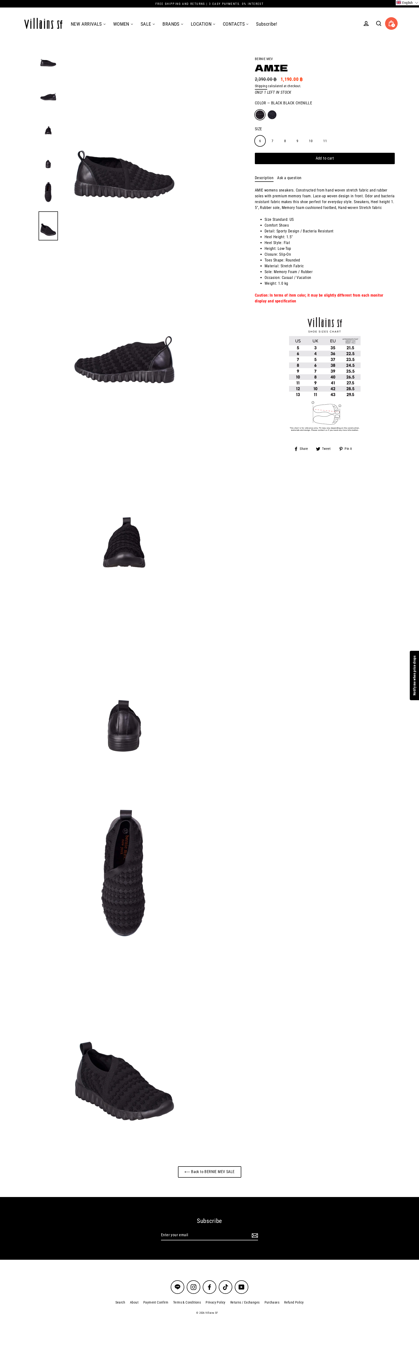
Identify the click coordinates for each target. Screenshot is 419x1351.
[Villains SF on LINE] (177, 1287)
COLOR (283, 103)
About (134, 1302)
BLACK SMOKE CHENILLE (272, 115)
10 (311, 141)
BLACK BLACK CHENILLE (260, 115)
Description (264, 178)
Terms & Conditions (187, 1302)
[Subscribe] (254, 1235)
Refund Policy (294, 1302)
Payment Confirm (155, 1302)
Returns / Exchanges (245, 1302)
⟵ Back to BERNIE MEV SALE (210, 1171)
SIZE (258, 129)
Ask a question (289, 178)
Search (120, 1302)
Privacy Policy (216, 1302)
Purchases (272, 1302)
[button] (407, 2)
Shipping (261, 86)
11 (325, 141)
